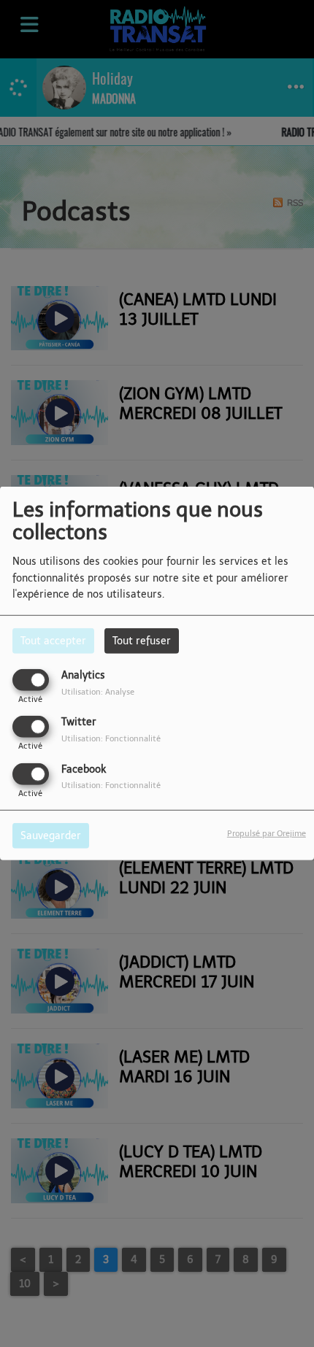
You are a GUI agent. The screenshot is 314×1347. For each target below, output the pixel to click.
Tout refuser (141, 641)
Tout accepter (53, 641)
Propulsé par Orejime (266, 832)
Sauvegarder (50, 835)
